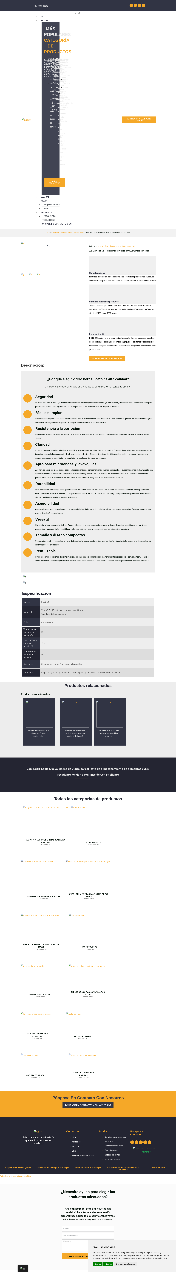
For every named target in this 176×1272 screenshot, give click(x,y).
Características (97, 273)
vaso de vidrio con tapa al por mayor (53, 1167)
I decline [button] (108, 1264)
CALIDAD (45, 197)
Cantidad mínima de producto (104, 301)
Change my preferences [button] (125, 1264)
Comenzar (72, 1131)
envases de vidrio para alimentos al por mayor (123, 1168)
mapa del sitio (158, 1167)
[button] (77, 13)
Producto (46, 20)
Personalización (97, 334)
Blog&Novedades (51, 204)
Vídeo (46, 208)
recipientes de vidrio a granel (18, 1167)
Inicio (44, 16)
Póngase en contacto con (56, 224)
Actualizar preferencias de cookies (15, 1176)
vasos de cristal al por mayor (88, 1167)
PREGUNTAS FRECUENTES (49, 218)
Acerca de (46, 212)
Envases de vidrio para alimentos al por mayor (67, 232)
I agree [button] (98, 1264)
